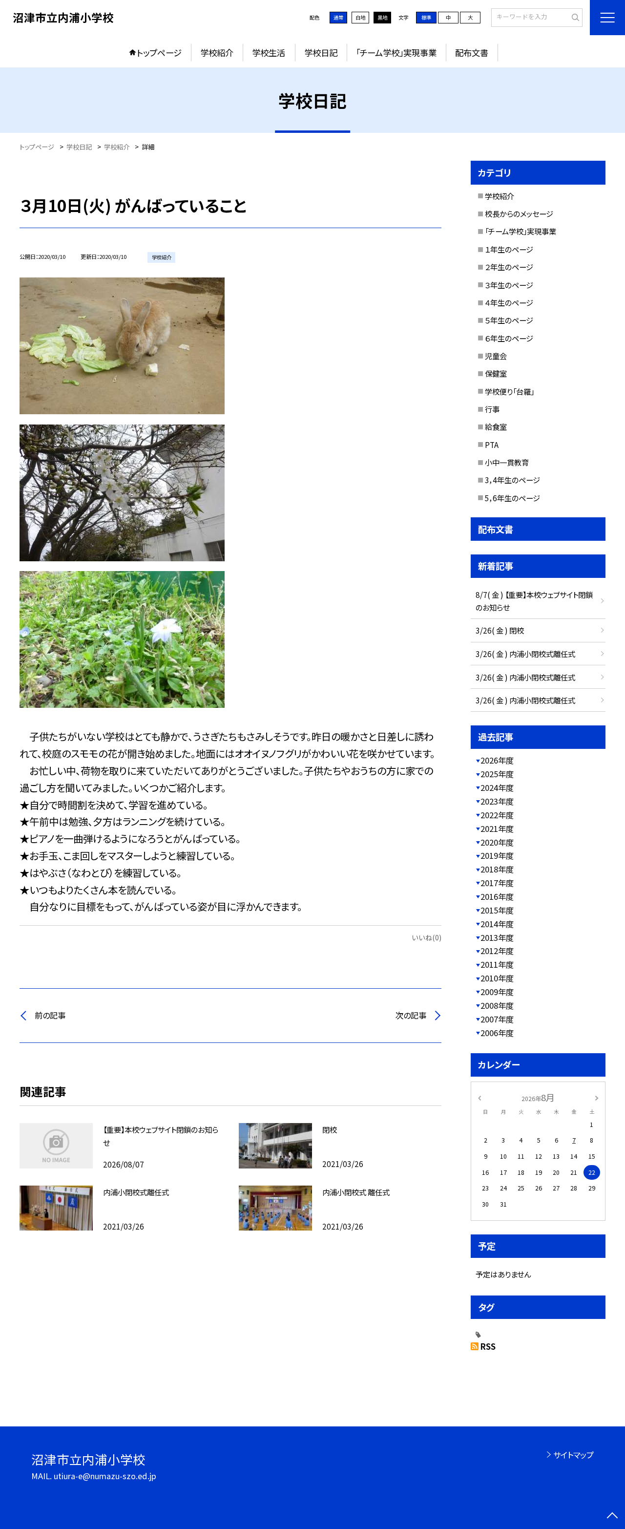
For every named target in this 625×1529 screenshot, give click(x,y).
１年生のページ (509, 249)
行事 (492, 408)
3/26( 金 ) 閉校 (500, 630)
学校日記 (320, 52)
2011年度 (497, 964)
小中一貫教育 (507, 462)
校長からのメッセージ (519, 213)
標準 (426, 17)
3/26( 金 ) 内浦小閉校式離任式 (525, 653)
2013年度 (497, 937)
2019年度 (497, 855)
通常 (338, 17)
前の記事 (50, 1015)
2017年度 (497, 883)
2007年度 (497, 1019)
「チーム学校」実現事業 (396, 52)
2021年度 (497, 828)
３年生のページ (509, 284)
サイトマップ (573, 1455)
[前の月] (479, 1097)
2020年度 (497, 842)
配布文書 (471, 52)
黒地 (382, 17)
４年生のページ (509, 302)
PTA (492, 444)
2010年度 (497, 978)
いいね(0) (426, 937)
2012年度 (497, 950)
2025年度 (497, 774)
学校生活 (268, 52)
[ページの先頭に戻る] (612, 1516)
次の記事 (411, 1015)
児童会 (496, 355)
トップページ (159, 52)
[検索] (574, 17)
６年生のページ (509, 338)
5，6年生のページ (512, 497)
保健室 (496, 373)
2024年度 (497, 787)
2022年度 (497, 815)
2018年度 (497, 869)
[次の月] (596, 1097)
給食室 (496, 426)
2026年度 (497, 760)
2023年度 (497, 801)
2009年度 (497, 992)
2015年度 (497, 910)
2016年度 (497, 896)
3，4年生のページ (512, 479)
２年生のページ (509, 266)
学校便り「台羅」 (509, 391)
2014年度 (497, 924)
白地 (360, 17)
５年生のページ (509, 320)
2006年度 (497, 1033)
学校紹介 (216, 52)
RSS (488, 1346)
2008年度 (497, 1005)
